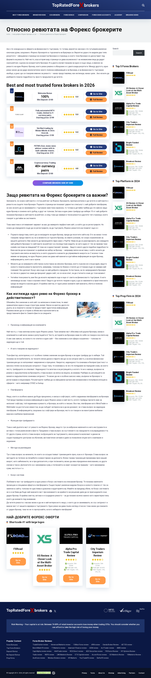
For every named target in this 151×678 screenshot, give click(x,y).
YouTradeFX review (87, 658)
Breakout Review (133, 161)
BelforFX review (103, 658)
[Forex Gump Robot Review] (19, 118)
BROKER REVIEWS (39, 15)
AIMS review (121, 648)
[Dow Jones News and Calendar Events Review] (19, 154)
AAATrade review (60, 651)
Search (115, 49)
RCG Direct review (76, 651)
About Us (101, 673)
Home (8, 34)
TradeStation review (40, 645)
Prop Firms (10, 658)
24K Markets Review (64, 655)
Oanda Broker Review (111, 645)
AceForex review (39, 658)
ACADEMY (118, 15)
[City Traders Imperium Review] (97, 543)
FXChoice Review (111, 651)
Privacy (84, 673)
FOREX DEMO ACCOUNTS (101, 15)
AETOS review (126, 645)
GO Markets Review (116, 655)
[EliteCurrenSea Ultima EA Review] (19, 136)
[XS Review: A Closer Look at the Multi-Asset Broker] (44, 550)
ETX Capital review (82, 655)
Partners (132, 673)
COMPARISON (83, 15)
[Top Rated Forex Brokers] (75, 5)
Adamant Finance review (77, 648)
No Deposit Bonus (13, 655)
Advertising (121, 673)
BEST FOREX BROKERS (21, 15)
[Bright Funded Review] (118, 153)
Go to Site (97, 94)
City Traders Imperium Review (98, 552)
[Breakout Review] (118, 171)
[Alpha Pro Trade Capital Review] (71, 543)
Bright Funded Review (132, 144)
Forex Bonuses (12, 645)
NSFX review (49, 655)
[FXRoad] (19, 101)
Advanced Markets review (60, 645)
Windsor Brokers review (56, 658)
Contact (142, 673)
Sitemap (111, 673)
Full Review (97, 99)
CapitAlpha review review (42, 651)
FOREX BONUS (69, 15)
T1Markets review (58, 648)
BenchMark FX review (41, 648)
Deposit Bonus (12, 651)
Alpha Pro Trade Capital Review (71, 552)
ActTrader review (107, 648)
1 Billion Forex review (81, 645)
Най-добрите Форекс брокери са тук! (24, 34)
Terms (92, 673)
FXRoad (18, 548)
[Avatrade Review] (19, 172)
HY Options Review (128, 651)
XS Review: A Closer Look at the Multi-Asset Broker (135, 90)
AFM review (95, 645)
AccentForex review (99, 655)
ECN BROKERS (55, 15)
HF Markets (72, 658)
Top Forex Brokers (13, 648)
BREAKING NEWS (132, 15)
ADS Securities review (94, 651)
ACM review (93, 648)
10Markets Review (134, 655)
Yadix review (37, 655)
